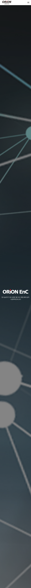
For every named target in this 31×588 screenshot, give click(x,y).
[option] (15, 294)
